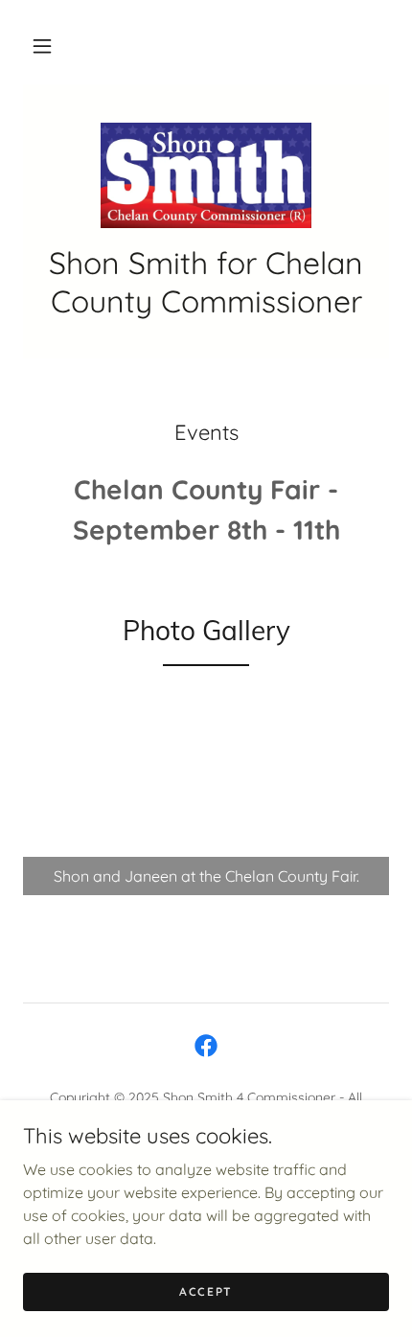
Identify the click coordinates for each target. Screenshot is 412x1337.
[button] (42, 46)
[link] (206, 175)
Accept (206, 1291)
